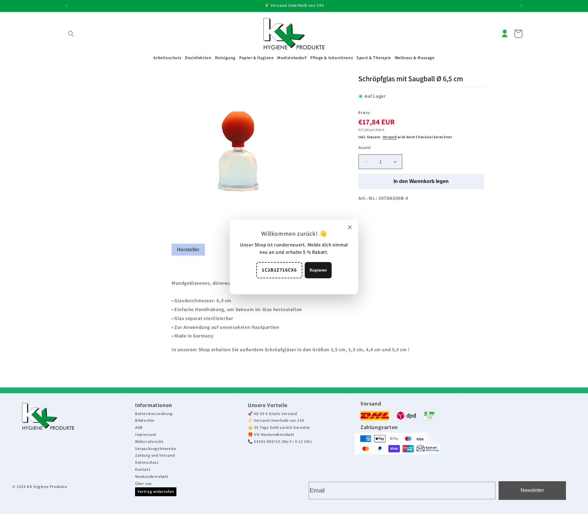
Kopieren (318, 270)
